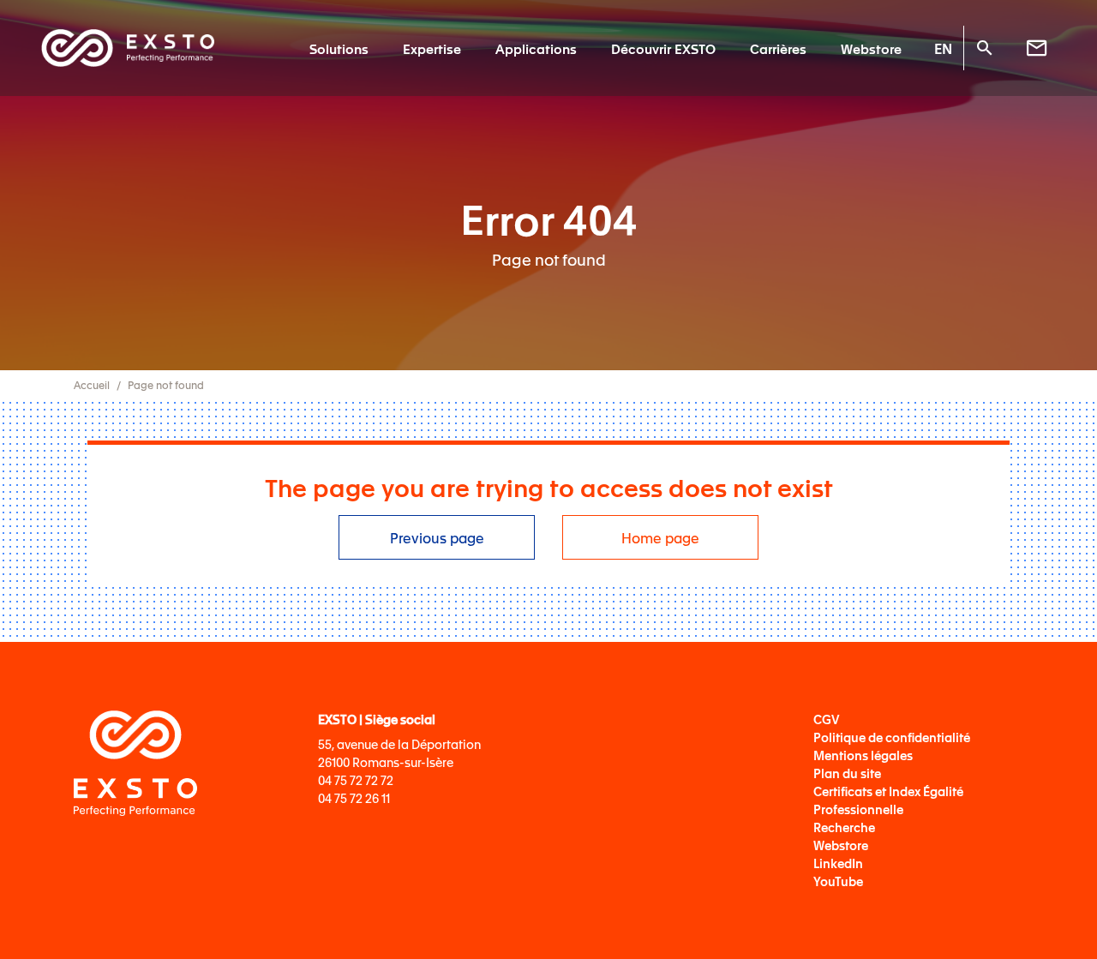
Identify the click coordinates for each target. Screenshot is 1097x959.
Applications (536, 48)
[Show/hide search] (983, 48)
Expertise (432, 48)
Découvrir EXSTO (663, 48)
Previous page (437, 537)
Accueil (92, 385)
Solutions (339, 48)
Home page (660, 537)
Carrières (778, 48)
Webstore (871, 48)
